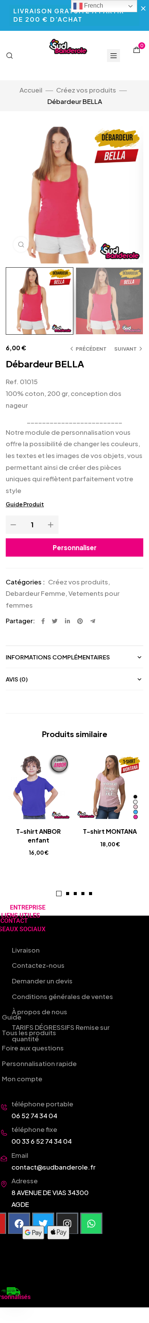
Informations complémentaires (58, 657)
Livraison (26, 950)
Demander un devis (42, 981)
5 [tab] (90, 893)
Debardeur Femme (35, 593)
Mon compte (22, 1078)
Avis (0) (17, 679)
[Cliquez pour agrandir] (21, 244)
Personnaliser (75, 547)
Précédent (91, 349)
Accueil (30, 90)
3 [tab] (75, 893)
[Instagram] (67, 1224)
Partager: (20, 620)
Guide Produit (25, 504)
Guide (11, 1017)
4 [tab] (82, 893)
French (93, 5)
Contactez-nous (38, 965)
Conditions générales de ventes (62, 996)
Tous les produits (29, 1032)
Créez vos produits (86, 90)
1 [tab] (59, 893)
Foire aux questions (33, 1048)
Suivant (125, 349)
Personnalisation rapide (39, 1063)
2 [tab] (67, 893)
